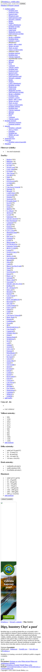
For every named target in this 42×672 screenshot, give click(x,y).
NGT (8, 341)
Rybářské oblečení (14, 53)
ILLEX (9, 203)
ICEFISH (10, 228)
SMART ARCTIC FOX (14, 284)
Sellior (9, 309)
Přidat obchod (25, 661)
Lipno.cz (25, 667)
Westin (9, 179)
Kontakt (16, 665)
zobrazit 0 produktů (7, 499)
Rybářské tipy (13, 133)
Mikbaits (9, 161)
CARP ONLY (11, 193)
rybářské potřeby (10, 9)
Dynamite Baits (11, 201)
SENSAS (10, 213)
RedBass (9, 286)
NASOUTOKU (12, 252)
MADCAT (10, 256)
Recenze (11, 137)
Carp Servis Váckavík (13, 315)
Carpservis (10, 331)
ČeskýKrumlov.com (7, 668)
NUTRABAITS (12, 244)
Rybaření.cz (4, 622)
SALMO (9, 175)
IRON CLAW (11, 248)
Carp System (11, 295)
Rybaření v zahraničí (15, 128)
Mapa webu (28, 665)
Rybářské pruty (13, 10)
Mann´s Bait (10, 280)
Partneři (22, 665)
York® (9, 363)
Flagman (9, 351)
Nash (8, 254)
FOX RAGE (11, 181)
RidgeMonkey (11, 353)
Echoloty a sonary (14, 41)
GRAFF (9, 359)
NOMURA (10, 339)
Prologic (9, 319)
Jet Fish (9, 165)
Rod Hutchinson (12, 221)
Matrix (9, 384)
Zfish (8, 335)
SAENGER (10, 195)
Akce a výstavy (13, 129)
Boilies (11, 21)
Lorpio (9, 250)
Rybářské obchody (10, 121)
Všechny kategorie (14, 57)
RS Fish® (10, 357)
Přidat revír (33, 661)
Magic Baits (10, 317)
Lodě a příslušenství (15, 25)
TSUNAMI (10, 365)
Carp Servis (10, 382)
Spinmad (9, 278)
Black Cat (10, 276)
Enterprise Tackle (12, 246)
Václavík (9, 380)
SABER (9, 396)
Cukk (8, 264)
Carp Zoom (10, 329)
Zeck (8, 234)
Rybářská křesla (13, 39)
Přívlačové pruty (14, 16)
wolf (8, 343)
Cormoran (12, 65)
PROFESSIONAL (12, 327)
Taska (8, 270)
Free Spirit (10, 388)
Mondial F (10, 292)
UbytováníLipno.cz (34, 667)
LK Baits (9, 171)
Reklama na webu (15, 661)
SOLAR (9, 303)
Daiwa (9, 205)
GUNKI (9, 183)
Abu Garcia (10, 173)
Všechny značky (14, 67)
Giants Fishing (11, 305)
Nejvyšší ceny (33, 649)
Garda (8, 311)
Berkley (9, 159)
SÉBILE (9, 394)
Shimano (11, 60)
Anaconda (10, 282)
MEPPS (9, 209)
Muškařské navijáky (15, 32)
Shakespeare (10, 390)
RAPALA (10, 163)
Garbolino (10, 392)
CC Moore (10, 211)
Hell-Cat (9, 290)
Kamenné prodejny (14, 124)
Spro (8, 185)
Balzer (9, 274)
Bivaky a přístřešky (15, 37)
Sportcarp (10, 199)
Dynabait (9, 368)
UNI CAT (10, 349)
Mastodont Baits (12, 232)
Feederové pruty (14, 12)
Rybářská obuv (13, 55)
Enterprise (10, 217)
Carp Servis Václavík (13, 187)
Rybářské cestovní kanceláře (17, 142)
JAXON (9, 347)
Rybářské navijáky (14, 26)
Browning (10, 301)
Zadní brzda (12, 30)
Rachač (9, 374)
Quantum (9, 238)
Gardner (9, 372)
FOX (10, 64)
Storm (8, 367)
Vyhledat (22, 3)
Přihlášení (4, 5)
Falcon (9, 378)
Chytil (8, 215)
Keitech (9, 226)
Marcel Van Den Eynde (14, 266)
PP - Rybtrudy (11, 288)
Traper (9, 268)
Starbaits (9, 189)
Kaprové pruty (13, 14)
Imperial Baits (11, 337)
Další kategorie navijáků (16, 34)
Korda (9, 297)
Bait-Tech (10, 236)
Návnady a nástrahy (15, 19)
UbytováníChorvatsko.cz (14, 667)
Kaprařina (12, 131)
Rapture (9, 294)
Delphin (9, 197)
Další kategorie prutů (15, 18)
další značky (8, 398)
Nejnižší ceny (23, 649)
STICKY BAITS (12, 219)
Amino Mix (10, 361)
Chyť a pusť (10, 230)
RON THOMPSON (13, 299)
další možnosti (9, 442)
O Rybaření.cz (9, 665)
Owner (9, 323)
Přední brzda (12, 28)
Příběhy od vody (14, 135)
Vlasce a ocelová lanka (16, 50)
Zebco (9, 262)
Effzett (9, 370)
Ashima (9, 345)
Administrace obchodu (8, 663)
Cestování (8, 140)
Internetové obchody (15, 122)
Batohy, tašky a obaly (15, 44)
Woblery (11, 23)
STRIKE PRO (11, 333)
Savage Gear (11, 167)
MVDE (9, 224)
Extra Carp (10, 307)
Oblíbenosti (13, 649)
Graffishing (10, 321)
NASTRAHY (11, 272)
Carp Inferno (11, 258)
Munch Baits (11, 242)
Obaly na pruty (13, 48)
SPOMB (9, 386)
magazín (7, 126)
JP (7, 325)
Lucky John (10, 169)
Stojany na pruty (14, 46)
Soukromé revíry (10, 138)
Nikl (8, 177)
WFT (8, 313)
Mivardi (11, 62)
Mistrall (9, 260)
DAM (8, 240)
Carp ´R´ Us (10, 355)
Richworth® (10, 376)
